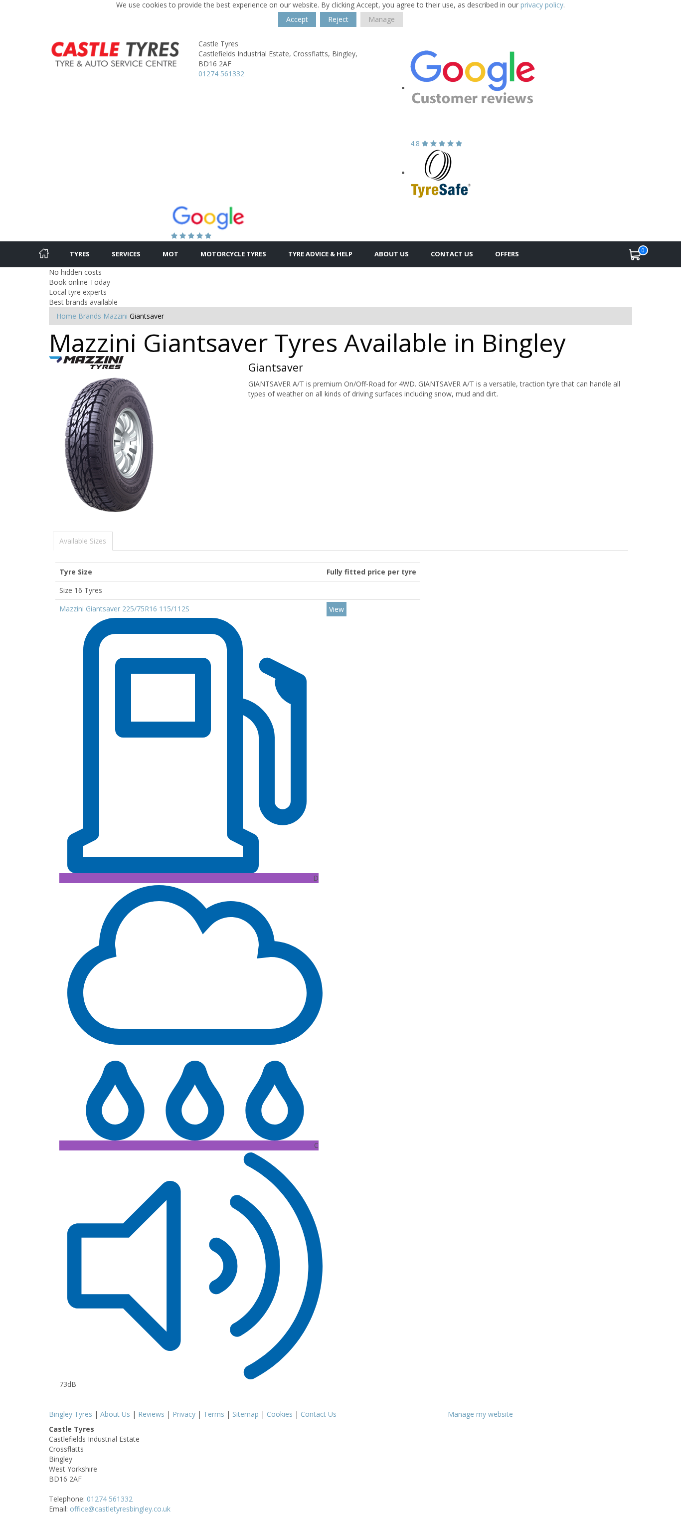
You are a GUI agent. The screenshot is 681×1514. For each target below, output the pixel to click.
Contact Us (452, 253)
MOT (170, 253)
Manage (381, 19)
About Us (391, 253)
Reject (338, 19)
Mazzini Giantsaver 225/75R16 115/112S (124, 608)
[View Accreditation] (441, 173)
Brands (89, 316)
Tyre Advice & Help (320, 253)
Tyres (80, 253)
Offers (507, 253)
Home (66, 316)
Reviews (151, 1414)
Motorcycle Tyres (233, 253)
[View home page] (116, 53)
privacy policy (541, 4)
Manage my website (480, 1414)
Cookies (280, 1414)
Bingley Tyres (70, 1414)
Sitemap (245, 1414)
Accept (297, 19)
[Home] (44, 254)
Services (126, 253)
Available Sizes (82, 541)
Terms (213, 1414)
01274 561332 (221, 73)
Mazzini (115, 316)
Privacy (183, 1414)
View (336, 609)
